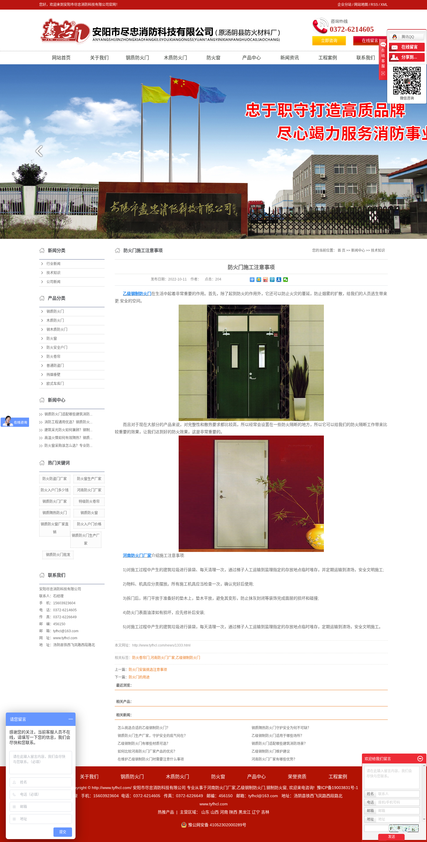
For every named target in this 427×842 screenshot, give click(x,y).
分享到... (409, 57)
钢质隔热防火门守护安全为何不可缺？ (281, 728)
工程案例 (327, 57)
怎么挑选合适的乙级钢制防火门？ (144, 728)
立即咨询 (329, 40)
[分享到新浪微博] (265, 279)
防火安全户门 (56, 348)
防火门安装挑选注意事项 (148, 670)
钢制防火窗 (276, 787)
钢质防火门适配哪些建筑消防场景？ (279, 744)
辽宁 (256, 812)
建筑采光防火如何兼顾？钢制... (68, 430)
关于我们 (99, 57)
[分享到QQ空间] (258, 279)
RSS (374, 5)
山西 (215, 812)
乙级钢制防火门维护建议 (271, 751)
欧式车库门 (55, 384)
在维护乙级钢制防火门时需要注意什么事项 (151, 759)
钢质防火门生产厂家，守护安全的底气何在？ (152, 736)
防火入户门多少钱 (55, 490)
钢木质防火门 (56, 330)
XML (384, 5)
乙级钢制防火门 (188, 658)
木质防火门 (175, 57)
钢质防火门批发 (58, 555)
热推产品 (166, 812)
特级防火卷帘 (89, 502)
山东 (205, 812)
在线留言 (370, 40)
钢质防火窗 (89, 513)
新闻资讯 (289, 57)
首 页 (341, 250)
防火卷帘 (53, 357)
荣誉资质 (297, 776)
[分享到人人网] (279, 279)
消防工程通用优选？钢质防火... (68, 422)
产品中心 (251, 57)
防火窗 (213, 57)
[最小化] (420, 759)
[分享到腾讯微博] (272, 279)
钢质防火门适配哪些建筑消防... (68, 414)
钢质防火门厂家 (54, 502)
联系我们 (365, 57)
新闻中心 (358, 250)
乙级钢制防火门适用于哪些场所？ (278, 736)
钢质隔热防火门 (54, 513)
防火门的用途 (139, 677)
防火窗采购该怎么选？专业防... (68, 446)
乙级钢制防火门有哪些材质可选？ (144, 744)
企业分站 (344, 5)
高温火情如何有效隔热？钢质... (68, 438)
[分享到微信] (285, 279)
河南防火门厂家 (89, 490)
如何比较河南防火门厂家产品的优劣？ (147, 751)
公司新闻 (53, 282)
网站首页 (61, 57)
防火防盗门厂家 (54, 479)
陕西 (233, 812)
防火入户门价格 (89, 524)
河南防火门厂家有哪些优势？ (274, 759)
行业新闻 (53, 264)
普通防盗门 (55, 366)
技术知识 (53, 273)
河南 (224, 812)
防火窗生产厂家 (89, 479)
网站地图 (361, 5)
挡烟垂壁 (53, 375)
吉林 (265, 812)
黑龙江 (244, 812)
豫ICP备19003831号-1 (337, 787)
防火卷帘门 (141, 658)
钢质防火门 (137, 57)
